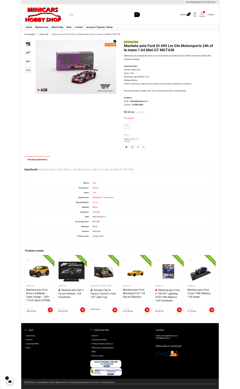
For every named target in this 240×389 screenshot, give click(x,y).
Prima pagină (29, 34)
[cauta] (137, 14)
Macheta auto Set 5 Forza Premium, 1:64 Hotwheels (70, 294)
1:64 (94, 193)
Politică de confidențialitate (103, 348)
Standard (96, 212)
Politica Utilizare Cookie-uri (102, 344)
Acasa (29, 27)
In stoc (95, 202)
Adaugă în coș (50, 309)
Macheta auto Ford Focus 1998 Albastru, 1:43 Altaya (199, 293)
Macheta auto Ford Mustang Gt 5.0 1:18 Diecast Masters (134, 293)
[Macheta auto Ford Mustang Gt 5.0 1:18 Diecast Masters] (136, 271)
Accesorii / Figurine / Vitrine (99, 27)
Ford (128, 141)
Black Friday (57, 27)
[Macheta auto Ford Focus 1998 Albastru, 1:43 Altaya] (201, 271)
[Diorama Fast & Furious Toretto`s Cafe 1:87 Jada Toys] (104, 271)
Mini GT (126, 135)
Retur (69, 27)
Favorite (29, 340)
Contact (79, 27)
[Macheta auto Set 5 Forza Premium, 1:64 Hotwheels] (71, 271)
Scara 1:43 (191, 286)
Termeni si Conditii (99, 340)
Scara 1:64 (44, 34)
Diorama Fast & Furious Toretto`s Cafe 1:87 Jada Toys (103, 294)
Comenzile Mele (32, 344)
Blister (95, 207)
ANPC (94, 352)
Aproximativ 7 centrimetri (103, 198)
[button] (115, 41)
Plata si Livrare (97, 356)
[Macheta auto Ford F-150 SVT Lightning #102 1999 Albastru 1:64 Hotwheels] (168, 271)
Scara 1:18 (30, 286)
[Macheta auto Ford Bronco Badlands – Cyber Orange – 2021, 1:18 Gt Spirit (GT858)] (39, 271)
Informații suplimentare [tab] (37, 160)
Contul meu (30, 336)
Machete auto (41, 27)
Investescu (111, 382)
